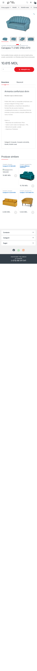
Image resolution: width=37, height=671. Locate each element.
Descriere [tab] (5, 82)
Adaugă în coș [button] (15, 175)
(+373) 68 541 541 (18, 260)
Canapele (3, 45)
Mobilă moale (25, 7)
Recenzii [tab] (20, 82)
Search (27, 2)
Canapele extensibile (12, 45)
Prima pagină (5, 7)
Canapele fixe (28, 164)
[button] (34, 14)
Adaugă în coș (25, 69)
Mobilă (14, 7)
